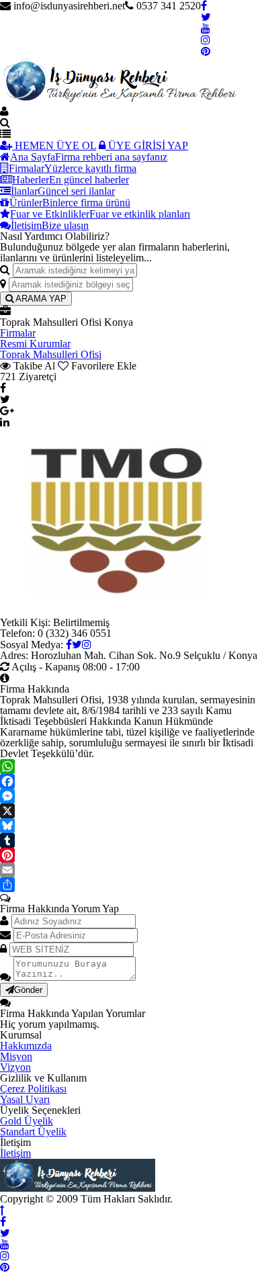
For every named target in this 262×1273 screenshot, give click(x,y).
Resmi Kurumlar (35, 343)
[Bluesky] (131, 825)
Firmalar (18, 333)
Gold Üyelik (26, 1121)
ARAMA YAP (40, 299)
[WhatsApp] (131, 766)
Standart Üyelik (33, 1131)
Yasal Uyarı (25, 1099)
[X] (131, 810)
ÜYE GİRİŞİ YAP (146, 145)
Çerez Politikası (33, 1088)
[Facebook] (131, 781)
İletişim (15, 1153)
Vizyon (15, 1067)
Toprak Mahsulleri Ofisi (50, 354)
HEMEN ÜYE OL (54, 145)
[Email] (131, 870)
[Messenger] (131, 796)
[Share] (131, 884)
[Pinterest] (131, 855)
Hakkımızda (26, 1045)
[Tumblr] (131, 840)
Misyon (16, 1056)
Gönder (28, 990)
